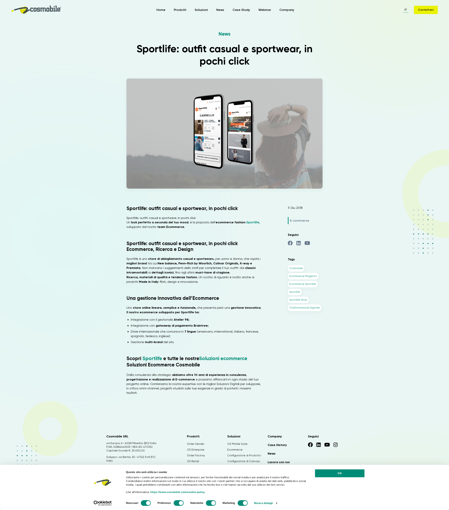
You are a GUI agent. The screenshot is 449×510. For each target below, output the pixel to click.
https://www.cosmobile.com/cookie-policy (177, 492)
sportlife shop (298, 299)
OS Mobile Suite (237, 443)
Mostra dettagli (263, 503)
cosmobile (296, 268)
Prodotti (180, 10)
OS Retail (193, 461)
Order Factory (196, 455)
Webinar (264, 10)
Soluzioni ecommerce (224, 358)
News (220, 10)
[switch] (179, 503)
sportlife (294, 291)
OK (340, 473)
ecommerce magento (303, 276)
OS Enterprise (195, 449)
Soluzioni (201, 10)
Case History (277, 445)
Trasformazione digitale (304, 307)
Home (160, 10)
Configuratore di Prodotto (244, 455)
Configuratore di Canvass (243, 461)
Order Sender (195, 443)
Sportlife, (253, 222)
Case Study (241, 10)
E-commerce (299, 220)
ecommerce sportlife (302, 284)
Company (286, 10)
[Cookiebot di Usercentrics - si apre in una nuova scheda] (102, 503)
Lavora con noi (279, 462)
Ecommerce (235, 449)
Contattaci (426, 9)
